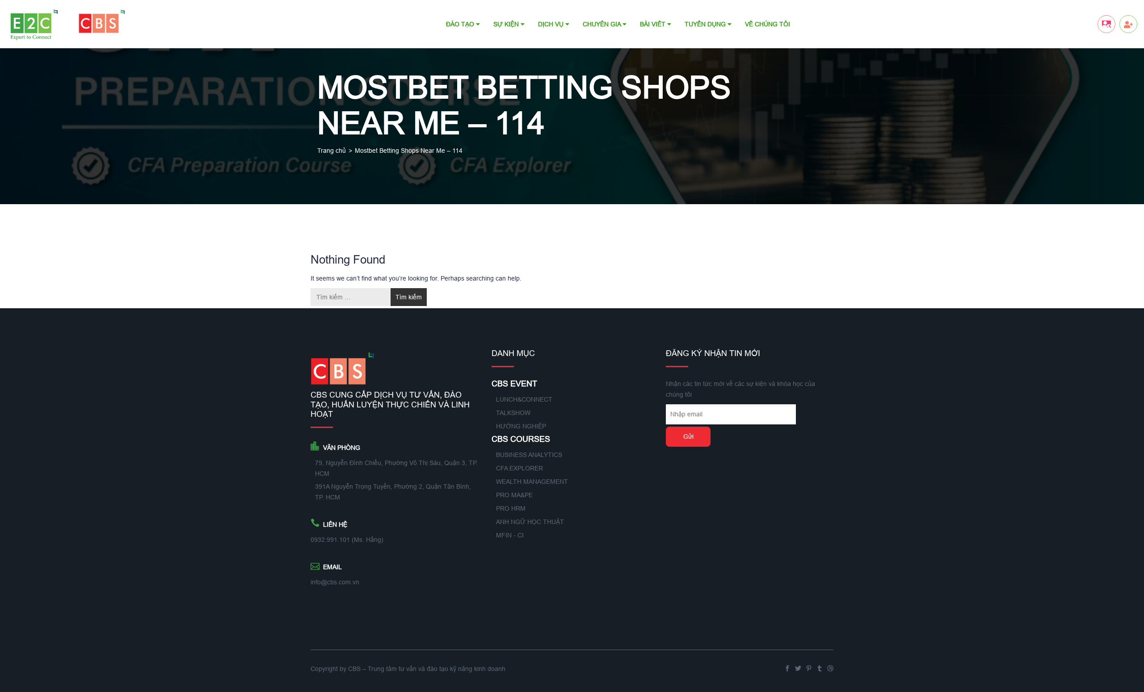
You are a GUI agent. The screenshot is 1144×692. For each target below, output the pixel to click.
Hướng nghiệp (521, 426)
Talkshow (513, 412)
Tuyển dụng (706, 24)
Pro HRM (511, 508)
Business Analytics (529, 454)
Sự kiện (507, 24)
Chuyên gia (602, 24)
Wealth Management (532, 481)
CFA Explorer (519, 468)
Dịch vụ (551, 24)
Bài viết (653, 24)
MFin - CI (510, 535)
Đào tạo (461, 24)
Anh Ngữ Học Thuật (530, 521)
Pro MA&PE (514, 495)
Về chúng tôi (767, 24)
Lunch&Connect (524, 399)
